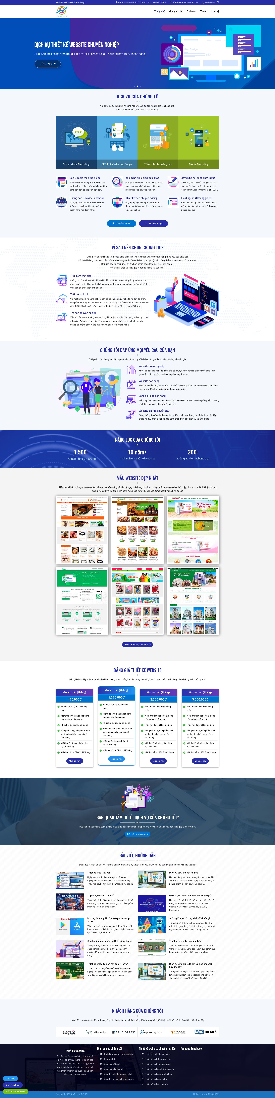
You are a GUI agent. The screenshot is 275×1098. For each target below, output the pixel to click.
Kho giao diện (176, 11)
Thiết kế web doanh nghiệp (158, 1064)
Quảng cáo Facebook (113, 1069)
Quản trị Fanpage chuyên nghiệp (119, 1079)
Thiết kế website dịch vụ (156, 1079)
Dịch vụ (191, 11)
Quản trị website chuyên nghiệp (118, 1074)
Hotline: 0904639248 (16, 1091)
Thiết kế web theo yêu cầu (157, 1059)
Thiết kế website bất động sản (159, 1069)
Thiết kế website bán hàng (157, 1054)
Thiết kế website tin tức (156, 1084)
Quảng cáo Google (112, 1064)
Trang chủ (159, 11)
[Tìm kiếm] (218, 2)
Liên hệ (215, 11)
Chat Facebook (13, 1085)
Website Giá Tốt (80, 1094)
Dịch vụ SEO (109, 1059)
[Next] (265, 53)
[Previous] (9, 53)
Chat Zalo (10, 1078)
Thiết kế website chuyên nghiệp (118, 1054)
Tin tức (204, 11)
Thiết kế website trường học (158, 1074)
